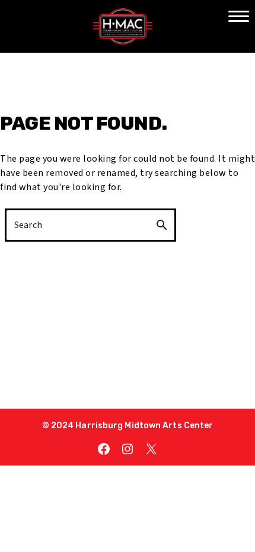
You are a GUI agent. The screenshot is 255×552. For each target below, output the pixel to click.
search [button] (162, 225)
